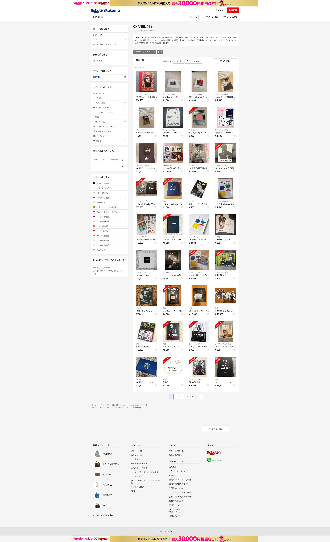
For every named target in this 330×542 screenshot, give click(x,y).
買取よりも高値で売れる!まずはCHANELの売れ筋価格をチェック (107, 270)
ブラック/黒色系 (103, 183)
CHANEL (97, 77)
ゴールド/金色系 (103, 245)
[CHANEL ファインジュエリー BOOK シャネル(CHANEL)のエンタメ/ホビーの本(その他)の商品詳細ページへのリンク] (146, 367)
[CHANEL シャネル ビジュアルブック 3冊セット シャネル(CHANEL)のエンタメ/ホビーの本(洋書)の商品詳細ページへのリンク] (225, 295)
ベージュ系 (100, 202)
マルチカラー (101, 250)
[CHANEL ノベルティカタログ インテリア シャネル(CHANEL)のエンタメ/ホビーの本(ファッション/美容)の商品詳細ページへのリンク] (146, 153)
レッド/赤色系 (102, 230)
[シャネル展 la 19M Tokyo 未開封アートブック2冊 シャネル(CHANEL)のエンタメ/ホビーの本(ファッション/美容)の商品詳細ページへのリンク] (199, 260)
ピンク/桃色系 (102, 226)
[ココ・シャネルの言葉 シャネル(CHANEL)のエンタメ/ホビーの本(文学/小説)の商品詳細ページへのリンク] (173, 260)
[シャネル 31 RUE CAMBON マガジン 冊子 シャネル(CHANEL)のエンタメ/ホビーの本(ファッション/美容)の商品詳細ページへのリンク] (225, 153)
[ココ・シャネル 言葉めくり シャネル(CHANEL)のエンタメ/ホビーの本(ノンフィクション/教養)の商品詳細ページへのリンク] (225, 331)
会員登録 (233, 10)
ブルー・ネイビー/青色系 (106, 211)
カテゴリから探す (211, 17)
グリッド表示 (193, 61)
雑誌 (97, 117)
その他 (191, 130)
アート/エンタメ (142, 94)
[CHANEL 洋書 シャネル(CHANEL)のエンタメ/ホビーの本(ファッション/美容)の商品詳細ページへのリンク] (199, 367)
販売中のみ (167, 61)
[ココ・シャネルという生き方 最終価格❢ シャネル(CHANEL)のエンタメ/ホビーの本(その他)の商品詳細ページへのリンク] (146, 295)
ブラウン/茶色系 (103, 197)
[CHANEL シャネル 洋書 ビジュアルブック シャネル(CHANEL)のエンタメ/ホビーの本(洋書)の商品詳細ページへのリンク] (173, 295)
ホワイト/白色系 (103, 188)
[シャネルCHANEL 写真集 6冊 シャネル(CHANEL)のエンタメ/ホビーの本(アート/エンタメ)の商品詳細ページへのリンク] (173, 153)
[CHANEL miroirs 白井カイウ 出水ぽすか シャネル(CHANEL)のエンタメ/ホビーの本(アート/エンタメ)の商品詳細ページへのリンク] (146, 117)
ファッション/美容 (169, 94)
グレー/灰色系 (102, 193)
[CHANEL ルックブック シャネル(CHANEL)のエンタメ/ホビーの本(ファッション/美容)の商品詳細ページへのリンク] (173, 81)
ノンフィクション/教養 (223, 344)
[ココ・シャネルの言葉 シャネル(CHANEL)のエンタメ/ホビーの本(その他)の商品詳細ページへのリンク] (199, 188)
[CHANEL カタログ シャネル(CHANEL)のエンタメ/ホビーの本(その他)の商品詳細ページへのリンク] (225, 224)
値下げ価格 (97, 60)
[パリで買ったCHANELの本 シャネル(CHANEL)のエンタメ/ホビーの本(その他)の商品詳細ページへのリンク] (199, 117)
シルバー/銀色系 (103, 240)
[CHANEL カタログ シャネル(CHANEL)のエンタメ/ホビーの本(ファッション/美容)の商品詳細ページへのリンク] (225, 260)
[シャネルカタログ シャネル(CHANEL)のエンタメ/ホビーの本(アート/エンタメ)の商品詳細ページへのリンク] (146, 260)
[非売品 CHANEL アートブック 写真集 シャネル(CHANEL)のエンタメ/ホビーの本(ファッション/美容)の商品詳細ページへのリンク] (199, 81)
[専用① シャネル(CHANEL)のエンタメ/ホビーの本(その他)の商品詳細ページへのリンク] (173, 367)
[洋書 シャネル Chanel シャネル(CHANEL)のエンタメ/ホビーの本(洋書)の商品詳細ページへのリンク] (173, 331)
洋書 (164, 201)
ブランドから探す (230, 17)
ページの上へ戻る (215, 428)
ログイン (219, 10)
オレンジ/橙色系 (103, 235)
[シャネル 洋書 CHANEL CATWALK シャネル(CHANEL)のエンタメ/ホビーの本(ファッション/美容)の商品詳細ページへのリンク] (173, 224)
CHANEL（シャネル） (143, 51)
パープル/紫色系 (103, 216)
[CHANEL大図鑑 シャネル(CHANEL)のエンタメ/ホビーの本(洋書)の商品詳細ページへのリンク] (146, 331)
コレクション (100, 121)
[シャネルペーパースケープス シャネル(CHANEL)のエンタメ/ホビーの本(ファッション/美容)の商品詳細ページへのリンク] (199, 331)
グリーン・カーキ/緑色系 (106, 207)
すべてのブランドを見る (103, 515)
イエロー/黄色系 (103, 221)
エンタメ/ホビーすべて (104, 112)
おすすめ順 (178, 61)
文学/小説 (166, 272)
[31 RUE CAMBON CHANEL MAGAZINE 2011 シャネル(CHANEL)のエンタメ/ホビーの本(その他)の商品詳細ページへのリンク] (199, 153)
